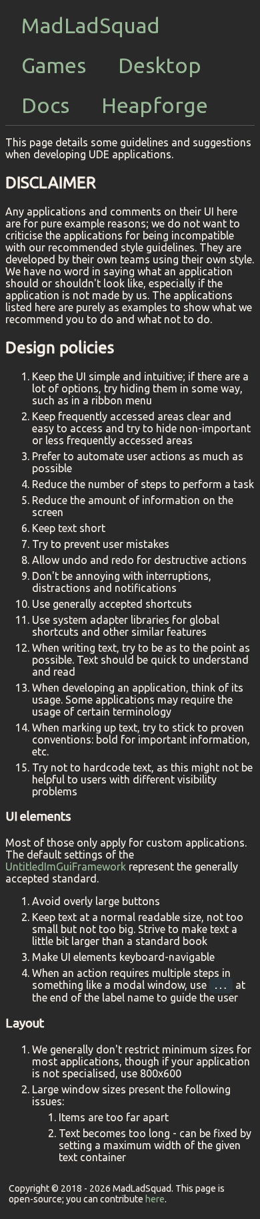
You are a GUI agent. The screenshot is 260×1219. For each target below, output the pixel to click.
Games (53, 65)
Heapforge (154, 105)
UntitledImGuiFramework (65, 867)
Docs (45, 105)
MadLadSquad (90, 25)
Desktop (159, 65)
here (155, 1199)
